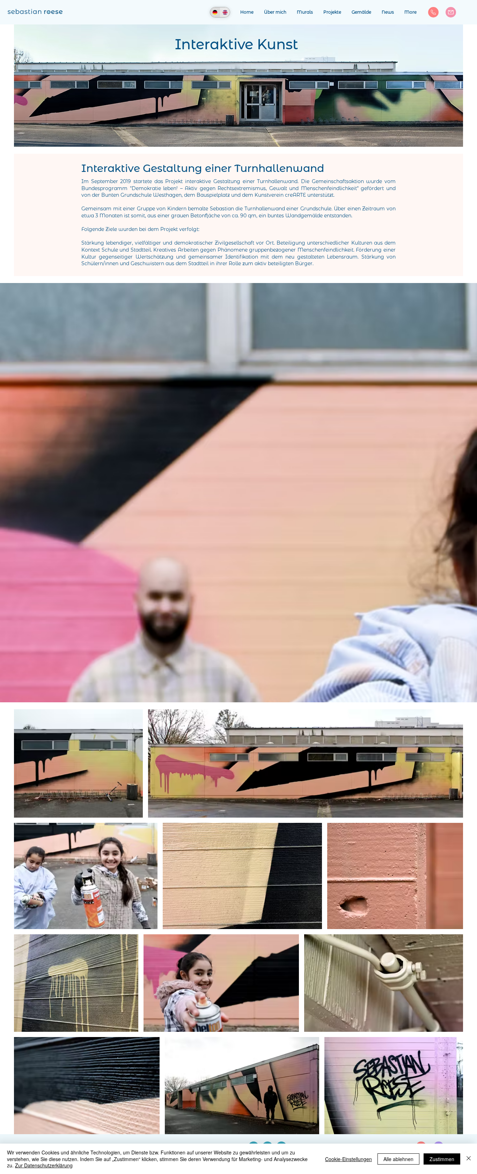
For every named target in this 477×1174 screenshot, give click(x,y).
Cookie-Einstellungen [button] (348, 1158)
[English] (225, 12)
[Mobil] (433, 12)
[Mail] (451, 12)
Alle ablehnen (398, 1158)
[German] (215, 12)
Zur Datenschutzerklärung (44, 1165)
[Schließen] (468, 1158)
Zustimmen (442, 1158)
